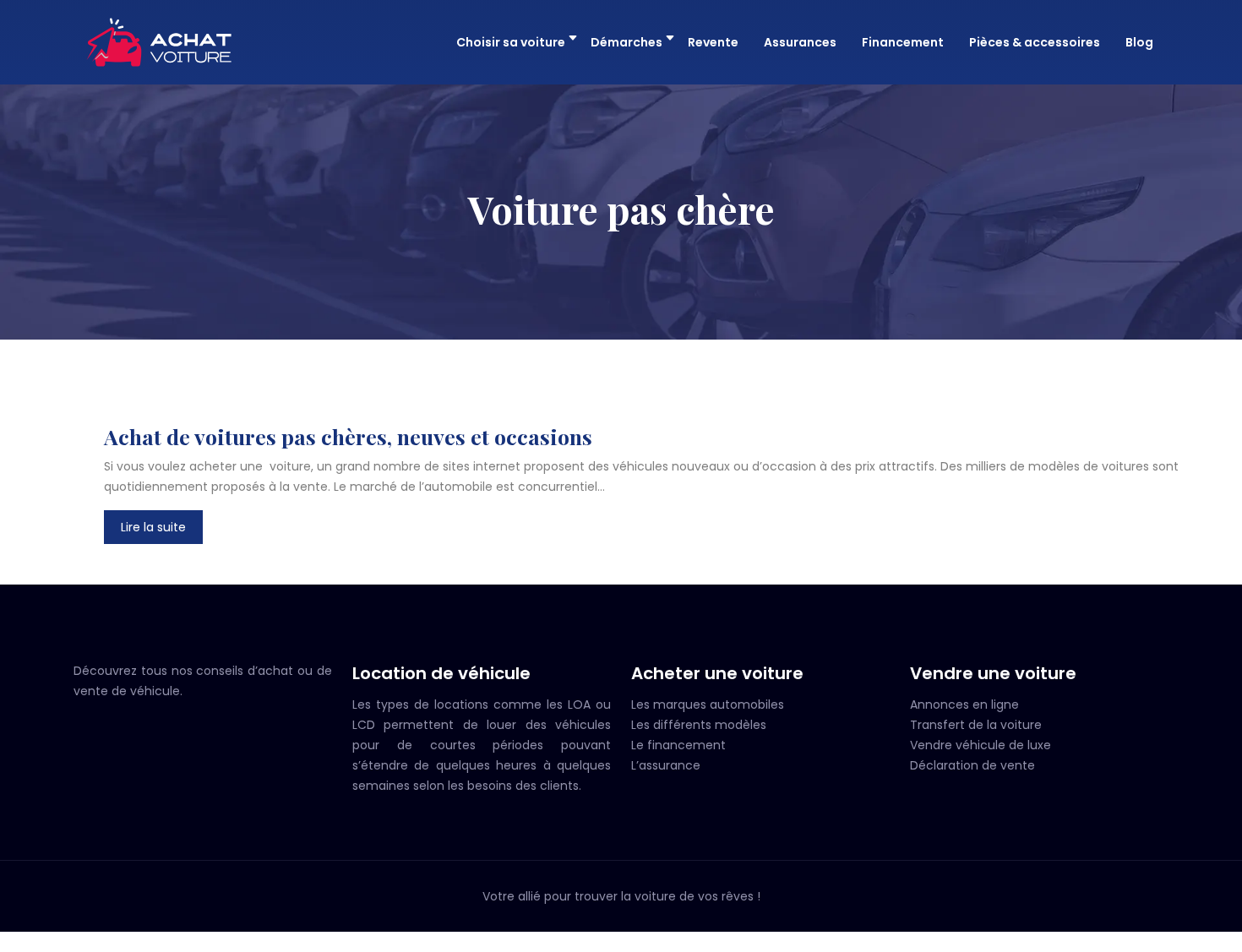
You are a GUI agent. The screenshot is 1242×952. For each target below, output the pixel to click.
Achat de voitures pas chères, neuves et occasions (348, 436)
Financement (903, 42)
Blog (1139, 42)
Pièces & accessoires (1034, 42)
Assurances (800, 42)
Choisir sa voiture (510, 42)
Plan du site (621, 941)
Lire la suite (153, 527)
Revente (713, 42)
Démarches (626, 42)
